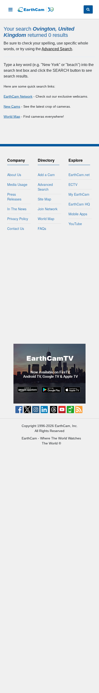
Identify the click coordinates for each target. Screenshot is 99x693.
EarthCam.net (79, 174)
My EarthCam (78, 194)
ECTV (72, 184)
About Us (14, 174)
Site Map (44, 199)
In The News (16, 208)
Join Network (47, 208)
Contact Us (15, 228)
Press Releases (14, 196)
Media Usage (17, 184)
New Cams (12, 106)
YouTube (75, 223)
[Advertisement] (49, 287)
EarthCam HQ (79, 204)
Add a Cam (46, 174)
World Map (12, 116)
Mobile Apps (77, 213)
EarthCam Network (18, 96)
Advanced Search (57, 49)
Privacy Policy (17, 218)
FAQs (42, 228)
